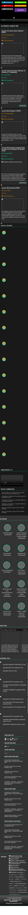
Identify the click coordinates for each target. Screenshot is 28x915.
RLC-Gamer (13, 890)
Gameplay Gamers (13, 874)
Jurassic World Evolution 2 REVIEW (11, 111)
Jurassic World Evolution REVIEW (11, 188)
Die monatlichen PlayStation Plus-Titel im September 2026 (13, 825)
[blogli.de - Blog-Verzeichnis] (17, 860)
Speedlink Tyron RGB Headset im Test (13, 699)
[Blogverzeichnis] (14, 858)
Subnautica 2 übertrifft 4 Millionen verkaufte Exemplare (14, 500)
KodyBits (22, 885)
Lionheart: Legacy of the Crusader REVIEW (13, 508)
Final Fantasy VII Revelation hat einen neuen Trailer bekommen (12, 777)
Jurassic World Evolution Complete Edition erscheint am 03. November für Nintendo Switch (13, 149)
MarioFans (11, 879)
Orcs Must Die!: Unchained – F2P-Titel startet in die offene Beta (13, 493)
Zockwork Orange (22, 890)
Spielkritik (11, 883)
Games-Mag (20, 872)
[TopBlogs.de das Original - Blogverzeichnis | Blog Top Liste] (18, 870)
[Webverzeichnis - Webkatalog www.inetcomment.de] (18, 863)
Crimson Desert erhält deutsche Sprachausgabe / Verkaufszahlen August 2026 (13, 761)
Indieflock (16, 885)
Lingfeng (4, 504)
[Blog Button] (13, 872)
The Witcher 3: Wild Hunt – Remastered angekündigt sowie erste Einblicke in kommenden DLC (13, 783)
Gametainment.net (22, 892)
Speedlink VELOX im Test (10, 671)
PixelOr (17, 879)
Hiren (20, 903)
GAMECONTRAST (17, 898)
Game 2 (22, 874)
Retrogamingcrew (14, 894)
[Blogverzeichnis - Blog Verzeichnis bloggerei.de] (18, 856)
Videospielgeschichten (20, 883)
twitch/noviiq (19, 887)
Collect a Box (13, 892)
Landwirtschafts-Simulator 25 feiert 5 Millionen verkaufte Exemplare (13, 815)
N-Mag (10, 885)
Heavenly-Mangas (19, 877)
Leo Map (4, 500)
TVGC (25, 887)
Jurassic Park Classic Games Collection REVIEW (12, 31)
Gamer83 (11, 877)
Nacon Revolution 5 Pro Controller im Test (14, 707)
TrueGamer (24, 879)
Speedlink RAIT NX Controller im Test (13, 667)
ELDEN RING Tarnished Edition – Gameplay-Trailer (11, 772)
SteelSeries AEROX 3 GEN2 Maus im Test (14, 664)
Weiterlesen (22, 105)
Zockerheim (11, 887)
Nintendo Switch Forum (15, 881)
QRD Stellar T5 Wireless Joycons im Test (14, 724)
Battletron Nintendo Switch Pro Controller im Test (14, 497)
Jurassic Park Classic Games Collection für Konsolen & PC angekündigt (13, 71)
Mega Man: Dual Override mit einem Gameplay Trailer (12, 766)
